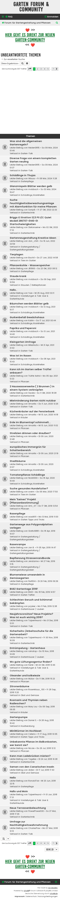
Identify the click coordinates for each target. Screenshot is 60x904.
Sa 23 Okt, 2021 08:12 (47, 268)
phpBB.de (54, 893)
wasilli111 (32, 516)
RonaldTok (33, 780)
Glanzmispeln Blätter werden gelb (31, 186)
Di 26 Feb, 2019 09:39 (48, 581)
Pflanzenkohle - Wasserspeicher (30, 265)
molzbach (33, 189)
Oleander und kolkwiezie (25, 675)
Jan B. (31, 547)
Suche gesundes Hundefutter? (29, 488)
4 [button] (44, 69)
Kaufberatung (27, 726)
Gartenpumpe (19, 717)
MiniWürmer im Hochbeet (25, 730)
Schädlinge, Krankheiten (33, 195)
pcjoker (31, 606)
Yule (30, 293)
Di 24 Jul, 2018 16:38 (48, 759)
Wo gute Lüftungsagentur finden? (31, 661)
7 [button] (53, 69)
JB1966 (31, 268)
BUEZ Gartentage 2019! (24, 588)
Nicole (31, 748)
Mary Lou (32, 706)
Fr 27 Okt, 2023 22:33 (47, 209)
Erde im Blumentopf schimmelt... (30, 422)
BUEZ (30, 592)
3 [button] (41, 69)
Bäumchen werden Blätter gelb (29, 303)
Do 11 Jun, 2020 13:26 (48, 403)
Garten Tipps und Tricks (32, 519)
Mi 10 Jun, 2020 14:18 (48, 414)
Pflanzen (25, 381)
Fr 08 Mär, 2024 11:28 (47, 178)
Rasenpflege (17, 513)
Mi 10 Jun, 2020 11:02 (48, 425)
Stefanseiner (34, 227)
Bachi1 (31, 257)
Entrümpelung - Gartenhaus (27, 648)
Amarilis (32, 403)
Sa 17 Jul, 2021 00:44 (46, 320)
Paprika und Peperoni (23, 328)
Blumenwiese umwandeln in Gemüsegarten (27, 576)
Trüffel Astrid (34, 375)
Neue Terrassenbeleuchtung (28, 808)
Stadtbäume (18, 461)
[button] (29, 69)
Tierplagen (16, 254)
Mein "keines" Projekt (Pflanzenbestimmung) (24, 501)
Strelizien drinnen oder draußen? (30, 433)
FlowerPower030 (36, 811)
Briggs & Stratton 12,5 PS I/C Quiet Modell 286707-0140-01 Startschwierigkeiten (30, 221)
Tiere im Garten (28, 260)
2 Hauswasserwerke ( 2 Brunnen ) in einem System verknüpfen (32, 388)
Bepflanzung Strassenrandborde (30, 558)
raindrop (32, 651)
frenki (30, 665)
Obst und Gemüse (30, 695)
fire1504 (32, 581)
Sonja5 (31, 209)
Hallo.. (13, 289)
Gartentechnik (28, 212)
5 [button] (48, 69)
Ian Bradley (53, 888)
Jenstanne (33, 561)
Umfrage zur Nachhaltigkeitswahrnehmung (29, 823)
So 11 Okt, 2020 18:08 (46, 393)
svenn (31, 491)
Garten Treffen (28, 595)
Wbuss (31, 178)
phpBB (26, 890)
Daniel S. (32, 720)
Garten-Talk (27, 153)
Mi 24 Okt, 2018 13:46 (45, 665)
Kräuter (24, 417)
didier (31, 770)
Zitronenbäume (19, 686)
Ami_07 (32, 505)
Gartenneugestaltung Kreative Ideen (33, 237)
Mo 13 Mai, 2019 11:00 (48, 516)
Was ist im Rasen (20, 355)
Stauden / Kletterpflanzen (33, 285)
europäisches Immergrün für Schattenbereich (28, 448)
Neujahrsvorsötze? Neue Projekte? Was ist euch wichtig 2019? (31, 615)
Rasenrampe (18, 544)
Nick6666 (33, 478)
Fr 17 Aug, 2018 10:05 (47, 734)
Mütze (31, 678)
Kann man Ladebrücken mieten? (30, 756)
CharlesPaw (34, 828)
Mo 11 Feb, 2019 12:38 (47, 606)
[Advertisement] (30, 103)
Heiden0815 (34, 147)
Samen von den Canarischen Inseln (32, 766)
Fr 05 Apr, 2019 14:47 (46, 547)
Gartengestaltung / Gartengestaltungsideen (25, 248)
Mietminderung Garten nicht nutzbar (33, 400)
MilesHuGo (33, 345)
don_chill (33, 241)
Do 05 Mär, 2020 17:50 (47, 491)
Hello (13, 777)
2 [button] (37, 69)
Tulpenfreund (34, 620)
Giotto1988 (33, 531)
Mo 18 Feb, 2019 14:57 (45, 592)
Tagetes (32, 759)
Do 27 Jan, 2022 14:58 (47, 257)
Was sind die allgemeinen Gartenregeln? (26, 143)
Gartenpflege (27, 181)
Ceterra (32, 734)
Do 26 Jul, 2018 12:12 (46, 748)
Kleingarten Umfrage (23, 342)
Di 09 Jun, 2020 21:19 (48, 453)
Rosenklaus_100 (36, 689)
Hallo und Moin (19, 791)
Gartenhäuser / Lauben (32, 609)
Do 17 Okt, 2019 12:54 (48, 505)
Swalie (31, 393)
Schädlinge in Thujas (23, 175)
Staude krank (18, 276)
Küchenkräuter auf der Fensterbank (32, 411)
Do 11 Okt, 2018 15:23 (45, 678)
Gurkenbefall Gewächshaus (27, 317)
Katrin (31, 320)
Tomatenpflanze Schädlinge (27, 474)
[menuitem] (8, 17)
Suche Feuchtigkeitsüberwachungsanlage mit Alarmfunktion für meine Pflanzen (33, 203)
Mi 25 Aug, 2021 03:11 (44, 293)
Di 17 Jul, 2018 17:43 (45, 770)
